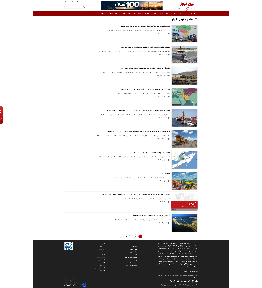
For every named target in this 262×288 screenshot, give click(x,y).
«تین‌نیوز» (177, 243)
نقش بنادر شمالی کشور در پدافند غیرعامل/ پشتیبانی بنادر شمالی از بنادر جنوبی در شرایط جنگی (138, 110)
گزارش (103, 254)
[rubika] (178, 281)
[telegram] (189, 281)
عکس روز (102, 265)
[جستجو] (84, 7)
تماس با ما (134, 246)
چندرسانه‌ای (102, 249)
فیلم (103, 262)
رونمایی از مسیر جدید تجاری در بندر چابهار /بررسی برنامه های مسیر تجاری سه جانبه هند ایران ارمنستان (136, 194)
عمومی (139, 13)
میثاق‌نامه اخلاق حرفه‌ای (131, 257)
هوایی (167, 13)
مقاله (103, 252)
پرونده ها (102, 246)
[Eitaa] (182, 281)
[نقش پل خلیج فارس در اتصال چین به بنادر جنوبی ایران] (184, 160)
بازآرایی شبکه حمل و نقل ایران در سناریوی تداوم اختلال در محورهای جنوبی (145, 47)
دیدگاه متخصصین (100, 257)
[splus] (174, 281)
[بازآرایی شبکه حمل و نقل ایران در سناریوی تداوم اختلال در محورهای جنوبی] (184, 54)
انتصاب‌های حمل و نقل (99, 268)
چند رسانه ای (112, 13)
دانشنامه (122, 13)
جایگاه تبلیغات (133, 249)
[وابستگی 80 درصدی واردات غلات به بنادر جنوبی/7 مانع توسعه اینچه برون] (184, 75)
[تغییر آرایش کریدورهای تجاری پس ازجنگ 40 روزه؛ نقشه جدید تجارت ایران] (184, 97)
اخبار (103, 244)
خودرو (147, 13)
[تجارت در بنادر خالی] (184, 181)
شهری (153, 13)
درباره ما (135, 244)
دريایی (161, 13)
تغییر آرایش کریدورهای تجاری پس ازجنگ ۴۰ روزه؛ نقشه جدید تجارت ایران (145, 89)
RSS (136, 255)
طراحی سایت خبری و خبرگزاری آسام (73, 285)
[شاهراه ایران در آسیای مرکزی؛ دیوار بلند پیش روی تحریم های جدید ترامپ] (184, 33)
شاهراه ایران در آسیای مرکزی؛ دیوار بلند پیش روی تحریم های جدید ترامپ (145, 26)
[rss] (196, 281)
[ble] (171, 281)
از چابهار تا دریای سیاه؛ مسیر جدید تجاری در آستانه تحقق (151, 215)
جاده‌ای (179, 13)
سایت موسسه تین (132, 263)
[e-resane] (68, 246)
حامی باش (102, 270)
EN (77, 2)
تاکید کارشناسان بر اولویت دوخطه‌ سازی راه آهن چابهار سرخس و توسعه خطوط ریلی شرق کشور (138, 131)
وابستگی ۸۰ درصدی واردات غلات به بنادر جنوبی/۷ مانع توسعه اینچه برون (145, 68)
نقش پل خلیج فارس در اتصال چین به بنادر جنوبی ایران (151, 152)
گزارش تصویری (101, 260)
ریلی (172, 13)
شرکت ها (103, 13)
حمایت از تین (133, 252)
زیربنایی (187, 13)
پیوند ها (135, 260)
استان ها (130, 13)
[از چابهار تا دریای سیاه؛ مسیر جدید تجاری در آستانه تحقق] (184, 223)
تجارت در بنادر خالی (163, 173)
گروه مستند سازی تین (131, 265)
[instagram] (193, 281)
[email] (185, 281)
